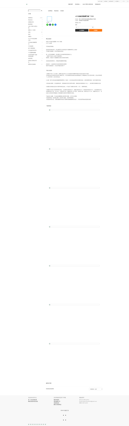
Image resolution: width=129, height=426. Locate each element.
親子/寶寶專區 (31, 48)
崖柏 (29, 32)
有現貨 (62, 11)
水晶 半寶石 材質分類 (88, 4)
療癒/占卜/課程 (31, 30)
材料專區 (30, 58)
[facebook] (50, 25)
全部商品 (50, 11)
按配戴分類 (31, 22)
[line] (47, 25)
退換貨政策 (56, 403)
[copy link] (55, 25)
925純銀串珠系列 (32, 50)
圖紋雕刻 (30, 24)
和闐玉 (29, 36)
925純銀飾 (30, 46)
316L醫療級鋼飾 (32, 52)
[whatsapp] (53, 25)
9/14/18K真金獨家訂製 (32, 39)
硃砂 (29, 34)
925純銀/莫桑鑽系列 (32, 43)
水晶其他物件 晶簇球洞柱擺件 (32, 55)
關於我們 (70, 4)
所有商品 (77, 4)
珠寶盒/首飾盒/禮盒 (32, 61)
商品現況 (30, 20)
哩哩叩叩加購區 (32, 64)
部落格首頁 (97, 4)
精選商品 (30, 17)
